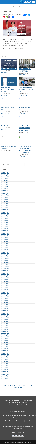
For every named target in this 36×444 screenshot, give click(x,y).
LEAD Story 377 (5, 234)
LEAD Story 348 (5, 277)
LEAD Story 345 (5, 283)
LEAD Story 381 (5, 226)
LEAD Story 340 (5, 293)
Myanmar (25, 426)
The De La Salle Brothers (8, 421)
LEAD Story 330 (5, 312)
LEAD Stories (9, 6)
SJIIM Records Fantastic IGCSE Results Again (24, 128)
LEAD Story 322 (5, 327)
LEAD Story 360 (5, 255)
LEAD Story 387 (5, 215)
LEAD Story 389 (5, 211)
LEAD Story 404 (5, 182)
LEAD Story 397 (5, 196)
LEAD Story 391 (5, 207)
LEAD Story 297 (5, 375)
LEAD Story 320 (5, 331)
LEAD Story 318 (5, 335)
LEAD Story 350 (5, 274)
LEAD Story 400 (5, 190)
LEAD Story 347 (5, 279)
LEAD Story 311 (5, 348)
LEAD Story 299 (5, 371)
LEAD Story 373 (5, 241)
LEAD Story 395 (5, 199)
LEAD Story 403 (5, 184)
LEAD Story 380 (5, 228)
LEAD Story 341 (5, 291)
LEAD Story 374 (5, 239)
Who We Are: (3, 415)
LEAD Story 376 (5, 236)
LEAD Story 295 (5, 378)
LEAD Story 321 (5, 329)
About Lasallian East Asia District (18, 411)
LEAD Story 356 (5, 262)
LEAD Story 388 (5, 213)
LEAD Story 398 (5, 194)
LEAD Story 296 (5, 377)
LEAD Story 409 (5, 173)
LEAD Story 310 (5, 350)
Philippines (10, 113)
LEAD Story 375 (5, 237)
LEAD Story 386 (5, 217)
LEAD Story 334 (5, 304)
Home (3, 6)
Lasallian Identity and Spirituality (22, 415)
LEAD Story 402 (5, 186)
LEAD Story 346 (5, 281)
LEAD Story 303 (5, 363)
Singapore (15, 428)
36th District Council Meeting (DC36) (7, 89)
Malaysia (19, 426)
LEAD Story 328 (5, 316)
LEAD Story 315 (5, 340)
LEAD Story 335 (5, 302)
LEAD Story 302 (5, 365)
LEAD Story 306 (5, 358)
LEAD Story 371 (5, 245)
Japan (27, 95)
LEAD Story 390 (5, 209)
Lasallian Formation (19, 417)
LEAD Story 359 (5, 257)
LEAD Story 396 (5, 197)
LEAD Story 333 (5, 306)
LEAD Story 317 (5, 337)
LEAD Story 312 (5, 346)
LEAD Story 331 (5, 310)
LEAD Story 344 (5, 285)
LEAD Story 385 (5, 218)
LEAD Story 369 (5, 249)
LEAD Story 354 (5, 266)
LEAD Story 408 (5, 175)
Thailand (21, 428)
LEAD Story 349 (5, 276)
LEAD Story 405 (5, 180)
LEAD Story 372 (5, 243)
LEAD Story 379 (5, 230)
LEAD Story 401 (5, 188)
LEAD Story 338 (5, 297)
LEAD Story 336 (5, 300)
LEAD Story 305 (5, 359)
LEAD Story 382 (5, 224)
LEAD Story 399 (5, 192)
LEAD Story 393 (5, 203)
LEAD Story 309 (5, 352)
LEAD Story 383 (5, 222)
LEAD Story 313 (5, 344)
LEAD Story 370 (5, 247)
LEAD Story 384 (5, 220)
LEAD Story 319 (5, 333)
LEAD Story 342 (18, 6)
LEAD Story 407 (5, 177)
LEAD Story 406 (5, 178)
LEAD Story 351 (5, 272)
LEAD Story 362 (5, 251)
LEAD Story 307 (5, 356)
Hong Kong (10, 426)
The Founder (10, 415)
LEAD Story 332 (5, 308)
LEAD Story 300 (5, 369)
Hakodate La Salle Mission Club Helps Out (26, 89)
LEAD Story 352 (5, 270)
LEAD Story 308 (5, 354)
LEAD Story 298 (5, 373)
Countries (4, 426)
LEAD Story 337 (5, 298)
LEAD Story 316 (5, 338)
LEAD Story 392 (5, 205)
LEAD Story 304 (5, 361)
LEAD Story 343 (5, 287)
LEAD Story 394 (5, 201)
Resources (21, 432)
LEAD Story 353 (5, 268)
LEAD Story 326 (5, 319)
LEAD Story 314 (5, 342)
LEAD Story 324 (5, 323)
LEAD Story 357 (5, 260)
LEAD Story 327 (5, 318)
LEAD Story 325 (5, 321)
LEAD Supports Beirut (9, 69)
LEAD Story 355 (5, 264)
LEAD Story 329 (5, 314)
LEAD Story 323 (5, 325)
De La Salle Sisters (19, 421)
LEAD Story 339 (5, 295)
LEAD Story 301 (5, 367)
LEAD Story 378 (5, 232)
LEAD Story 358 (5, 258)
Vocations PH (6, 126)
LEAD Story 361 (5, 253)
